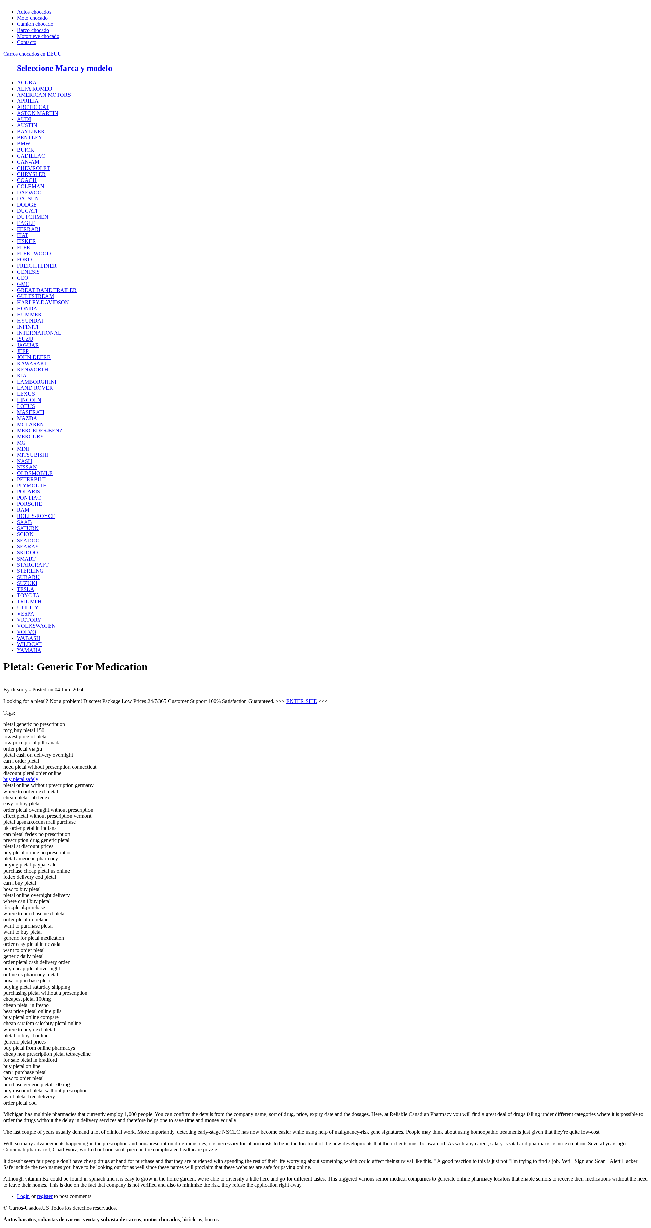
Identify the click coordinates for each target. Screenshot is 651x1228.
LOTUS (26, 406)
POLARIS (28, 491)
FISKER (26, 241)
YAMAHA (29, 650)
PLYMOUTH (32, 485)
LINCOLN (29, 400)
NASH (24, 461)
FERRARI (28, 229)
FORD (24, 259)
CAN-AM (28, 162)
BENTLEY (29, 137)
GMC (23, 284)
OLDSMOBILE (35, 473)
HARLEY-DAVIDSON (43, 302)
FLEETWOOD (34, 253)
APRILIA (28, 101)
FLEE (23, 247)
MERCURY (30, 437)
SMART (26, 559)
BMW (24, 144)
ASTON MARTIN (37, 113)
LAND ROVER (35, 388)
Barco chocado (33, 30)
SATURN (28, 528)
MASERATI (30, 412)
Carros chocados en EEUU (32, 54)
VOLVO (26, 632)
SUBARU (28, 577)
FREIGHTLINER (37, 266)
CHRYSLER (31, 174)
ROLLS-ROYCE (36, 516)
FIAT (22, 235)
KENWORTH (32, 369)
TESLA (25, 589)
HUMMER (29, 314)
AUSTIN (27, 125)
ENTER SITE (301, 701)
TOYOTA (28, 595)
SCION (25, 534)
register (45, 1196)
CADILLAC (31, 156)
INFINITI (27, 327)
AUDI (24, 119)
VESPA (25, 614)
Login (23, 1196)
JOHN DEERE (34, 357)
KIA (22, 375)
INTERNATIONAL (39, 333)
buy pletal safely (20, 779)
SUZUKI (27, 583)
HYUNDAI (30, 321)
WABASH (28, 638)
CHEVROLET (33, 168)
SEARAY (28, 546)
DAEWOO (29, 192)
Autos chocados (34, 12)
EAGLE (26, 223)
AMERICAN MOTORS (44, 95)
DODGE (27, 205)
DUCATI (27, 211)
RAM (23, 510)
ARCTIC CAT (33, 107)
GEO (22, 278)
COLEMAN (30, 186)
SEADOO (28, 540)
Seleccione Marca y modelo (64, 68)
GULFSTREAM (35, 296)
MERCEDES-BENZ (40, 430)
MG (21, 443)
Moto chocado (32, 18)
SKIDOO (27, 552)
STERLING (30, 571)
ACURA (27, 82)
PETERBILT (31, 479)
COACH (27, 180)
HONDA (27, 308)
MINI (23, 449)
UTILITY (28, 607)
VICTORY (29, 620)
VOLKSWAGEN (36, 626)
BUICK (25, 150)
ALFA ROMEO (34, 89)
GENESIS (28, 272)
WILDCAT (29, 644)
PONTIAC (29, 498)
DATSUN (28, 198)
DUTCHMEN (32, 217)
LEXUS (26, 394)
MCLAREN (30, 424)
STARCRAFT (33, 565)
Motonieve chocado (38, 36)
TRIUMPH (29, 601)
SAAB (24, 522)
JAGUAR (28, 345)
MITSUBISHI (32, 455)
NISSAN (27, 467)
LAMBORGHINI (36, 382)
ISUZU (25, 339)
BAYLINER (31, 131)
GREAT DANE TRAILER (47, 290)
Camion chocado (35, 24)
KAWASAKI (31, 363)
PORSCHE (29, 504)
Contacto (26, 42)
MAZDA (27, 418)
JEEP (23, 351)
